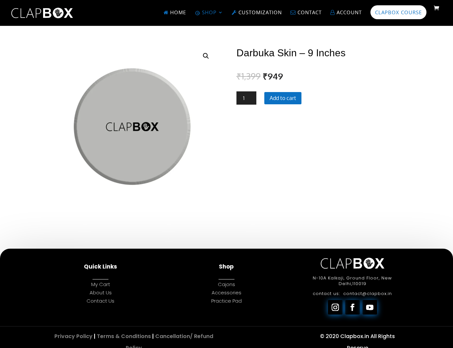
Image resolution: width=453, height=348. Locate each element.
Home (177, 13)
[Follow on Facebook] (352, 307)
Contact (309, 13)
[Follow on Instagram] (335, 307)
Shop (208, 13)
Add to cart (283, 98)
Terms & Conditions (124, 336)
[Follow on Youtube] (369, 307)
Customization (259, 13)
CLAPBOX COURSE (398, 12)
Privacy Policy (73, 336)
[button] (206, 56)
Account (348, 13)
